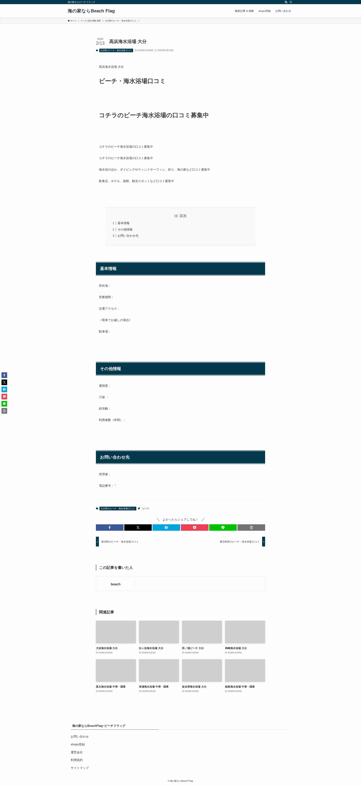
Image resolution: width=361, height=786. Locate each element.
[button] (110, 527)
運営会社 (77, 752)
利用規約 (77, 760)
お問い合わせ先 (128, 235)
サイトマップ (80, 767)
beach (116, 584)
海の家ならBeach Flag (91, 11)
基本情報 (124, 223)
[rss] (286, 2)
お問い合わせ (80, 736)
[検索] (290, 2)
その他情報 (125, 229)
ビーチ (145, 508)
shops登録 (78, 744)
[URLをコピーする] (251, 527)
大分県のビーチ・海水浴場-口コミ (116, 50)
